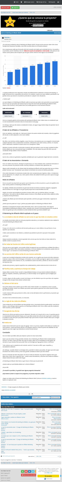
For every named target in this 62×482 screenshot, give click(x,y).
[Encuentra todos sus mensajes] (29, 394)
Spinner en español (5, 478)
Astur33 (59, 432)
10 (38, 423)
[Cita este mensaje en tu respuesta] (32, 394)
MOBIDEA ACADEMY (10, 390)
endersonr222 (58, 423)
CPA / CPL (32, 12)
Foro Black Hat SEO (5, 12)
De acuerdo (48, 476)
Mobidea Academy (46, 378)
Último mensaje (52, 409)
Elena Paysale (4, 410)
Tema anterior (6, 397)
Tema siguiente (14, 397)
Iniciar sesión (6, 7)
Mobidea (7, 37)
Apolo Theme (4, 475)
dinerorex (3, 433)
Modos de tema (57, 32)
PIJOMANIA (58, 427)
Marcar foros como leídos (29, 475)
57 (38, 410)
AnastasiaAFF (4, 425)
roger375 (59, 413)
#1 (59, 41)
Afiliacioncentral (4, 415)
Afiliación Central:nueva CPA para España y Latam (13, 413)
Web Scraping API (5, 473)
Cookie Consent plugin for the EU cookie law (48, 479)
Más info (49, 473)
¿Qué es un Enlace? (5, 480)
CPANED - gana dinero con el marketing (11, 432)
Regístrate (15, 7)
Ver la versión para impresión (9, 456)
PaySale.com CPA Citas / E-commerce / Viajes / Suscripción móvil (17, 409)
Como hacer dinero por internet (20, 12)
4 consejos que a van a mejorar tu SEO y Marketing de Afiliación (17, 436)
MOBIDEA (4, 387)
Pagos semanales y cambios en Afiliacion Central (13, 417)
